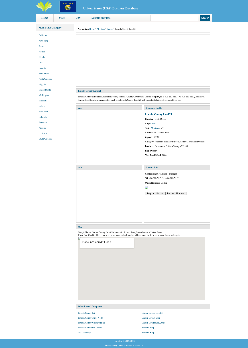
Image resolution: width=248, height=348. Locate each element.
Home (44, 18)
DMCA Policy (125, 345)
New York (43, 41)
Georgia (42, 68)
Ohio (41, 62)
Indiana (42, 106)
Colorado (43, 117)
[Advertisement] (143, 60)
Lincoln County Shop (151, 318)
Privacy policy (111, 345)
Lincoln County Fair (86, 313)
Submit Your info (101, 18)
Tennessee (43, 122)
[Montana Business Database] (68, 11)
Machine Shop (148, 327)
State (62, 18)
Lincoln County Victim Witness (91, 323)
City (78, 18)
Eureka (110, 29)
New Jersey (44, 73)
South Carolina (45, 139)
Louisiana (43, 133)
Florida (42, 51)
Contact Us (138, 345)
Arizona (42, 128)
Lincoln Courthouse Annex (153, 323)
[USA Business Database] (44, 11)
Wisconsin (43, 111)
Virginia (42, 84)
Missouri (42, 100)
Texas (41, 46)
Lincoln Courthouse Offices (90, 327)
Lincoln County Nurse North (90, 318)
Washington (44, 95)
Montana (101, 29)
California (43, 35)
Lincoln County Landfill (152, 313)
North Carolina (45, 79)
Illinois (42, 57)
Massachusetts (45, 90)
